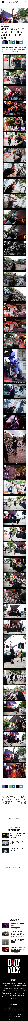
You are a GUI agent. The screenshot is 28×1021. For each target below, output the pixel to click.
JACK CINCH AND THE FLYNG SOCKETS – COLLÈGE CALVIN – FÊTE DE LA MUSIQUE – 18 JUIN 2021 (7, 799)
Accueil (2, 24)
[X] (6, 42)
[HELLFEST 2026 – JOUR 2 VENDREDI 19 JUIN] (5, 843)
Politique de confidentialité (14, 1016)
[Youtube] (22, 1009)
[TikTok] (14, 1009)
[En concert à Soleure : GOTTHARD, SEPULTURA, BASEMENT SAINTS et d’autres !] (5, 933)
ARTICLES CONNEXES (14, 827)
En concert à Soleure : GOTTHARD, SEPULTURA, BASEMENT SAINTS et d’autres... (18, 933)
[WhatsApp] (10, 42)
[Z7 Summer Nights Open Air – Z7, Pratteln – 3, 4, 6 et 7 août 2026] (5, 835)
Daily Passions (13, 1014)
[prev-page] (3, 856)
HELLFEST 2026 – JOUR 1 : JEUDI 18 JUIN (18, 849)
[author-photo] (14, 816)
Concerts (7, 24)
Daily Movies (20, 1014)
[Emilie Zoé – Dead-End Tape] (5, 942)
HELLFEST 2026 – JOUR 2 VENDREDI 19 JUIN (17, 842)
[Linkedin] (13, 42)
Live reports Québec (15, 950)
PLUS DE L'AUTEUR (14, 830)
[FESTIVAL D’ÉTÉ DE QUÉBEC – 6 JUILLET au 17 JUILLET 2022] (5, 949)
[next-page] (5, 856)
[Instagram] (9, 1009)
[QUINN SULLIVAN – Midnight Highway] (5, 925)
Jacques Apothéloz (7, 40)
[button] (2, 2)
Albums (12, 941)
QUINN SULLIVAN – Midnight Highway (18, 924)
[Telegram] (21, 42)
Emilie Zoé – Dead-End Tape (17, 940)
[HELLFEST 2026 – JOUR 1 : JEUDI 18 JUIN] (5, 850)
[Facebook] (3, 42)
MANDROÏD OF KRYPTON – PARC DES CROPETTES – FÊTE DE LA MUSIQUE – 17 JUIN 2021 (20, 799)
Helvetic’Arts (6, 1014)
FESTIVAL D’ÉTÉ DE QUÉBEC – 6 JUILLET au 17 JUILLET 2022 (18, 948)
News (12, 936)
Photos (7, 26)
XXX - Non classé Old (15, 927)
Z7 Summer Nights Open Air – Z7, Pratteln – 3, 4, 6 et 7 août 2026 (18, 835)
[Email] (17, 42)
